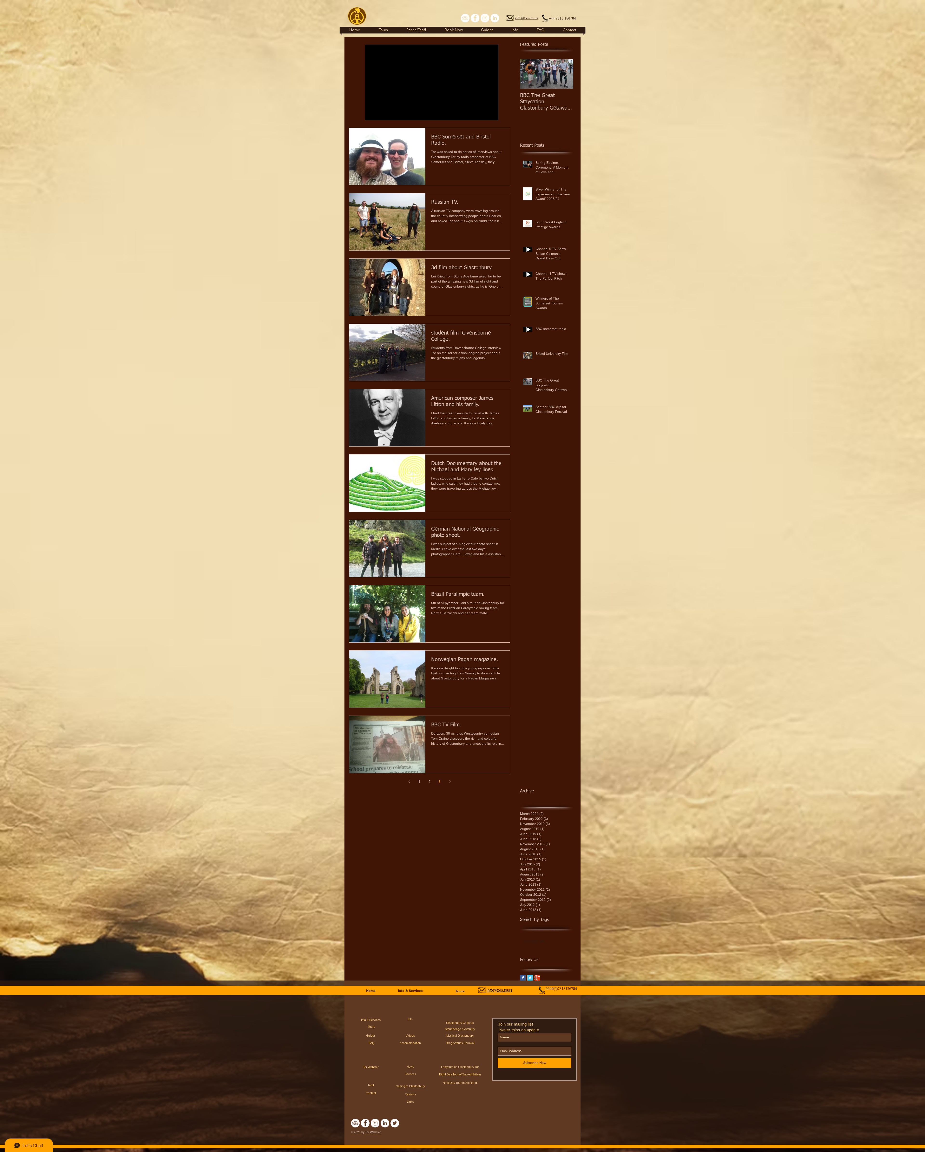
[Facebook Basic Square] (523, 978)
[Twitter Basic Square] (530, 978)
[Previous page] (409, 781)
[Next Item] (565, 74)
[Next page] (449, 781)
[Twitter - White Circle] (394, 1123)
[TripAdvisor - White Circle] (465, 18)
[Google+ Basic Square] (537, 978)
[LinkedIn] (494, 18)
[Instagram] (485, 18)
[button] (487, 30)
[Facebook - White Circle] (475, 18)
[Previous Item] (528, 74)
